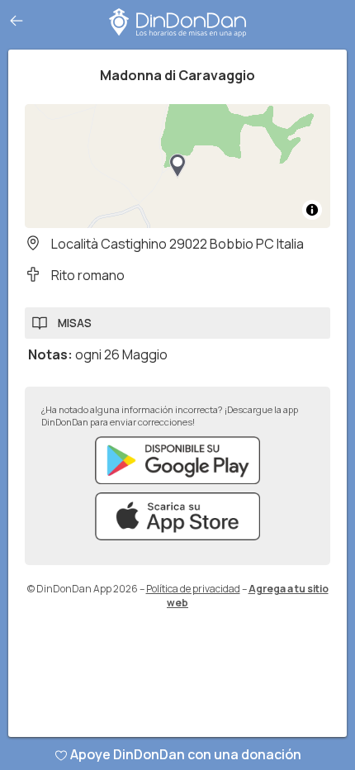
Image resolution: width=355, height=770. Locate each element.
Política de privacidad (193, 589)
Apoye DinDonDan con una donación (185, 754)
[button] (177, 166)
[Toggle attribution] (312, 210)
